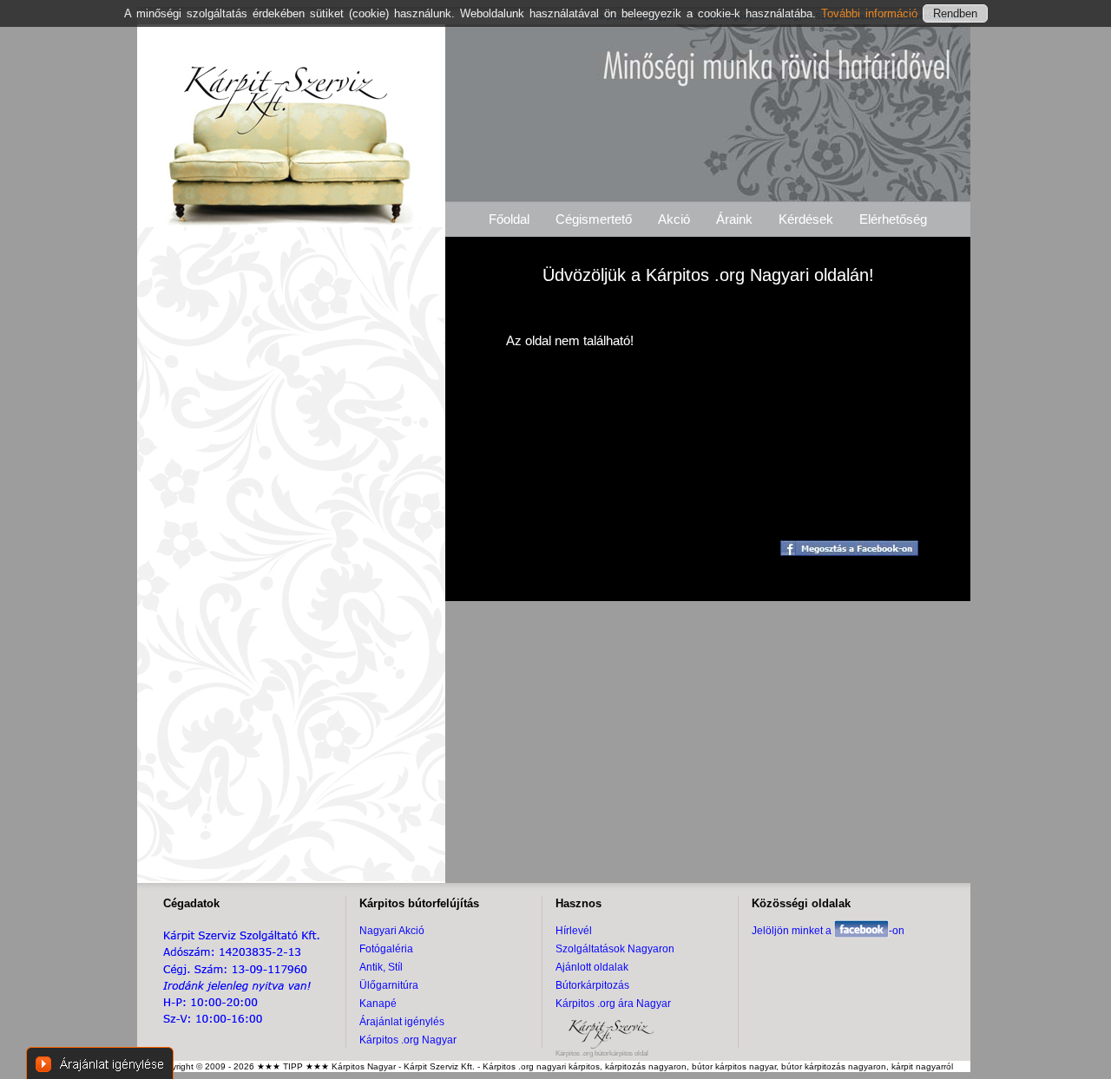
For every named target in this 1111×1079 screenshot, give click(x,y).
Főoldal (509, 219)
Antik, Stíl (381, 967)
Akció (674, 219)
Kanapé (378, 1003)
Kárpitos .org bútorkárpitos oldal (602, 1053)
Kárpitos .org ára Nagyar (613, 1003)
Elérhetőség (893, 219)
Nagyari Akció (391, 931)
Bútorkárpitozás (592, 985)
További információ (872, 13)
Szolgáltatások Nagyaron (615, 949)
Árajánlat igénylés (401, 1022)
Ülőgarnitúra (388, 985)
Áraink (734, 219)
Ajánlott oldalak (592, 967)
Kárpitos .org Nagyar (408, 1040)
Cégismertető (594, 219)
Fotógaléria (386, 949)
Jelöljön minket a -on (828, 931)
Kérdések (806, 219)
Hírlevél (574, 931)
